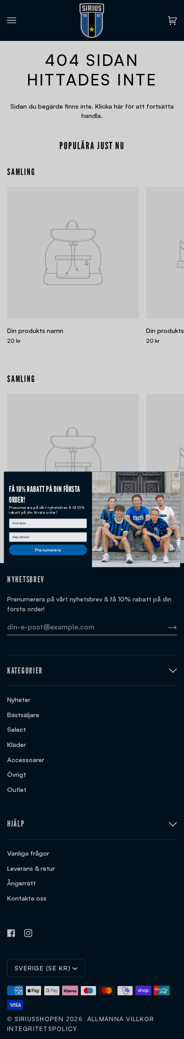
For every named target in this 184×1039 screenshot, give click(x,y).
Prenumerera (48, 549)
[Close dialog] (177, 475)
